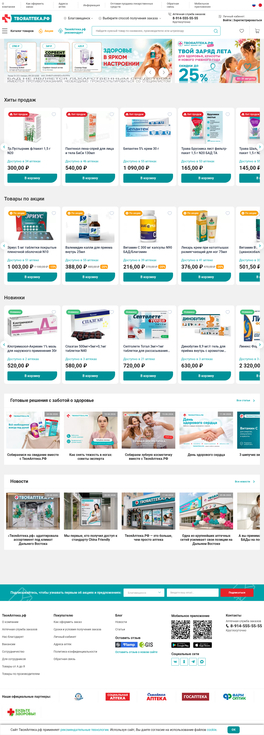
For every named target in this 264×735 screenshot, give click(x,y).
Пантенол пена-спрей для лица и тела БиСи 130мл (89, 151)
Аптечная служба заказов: (189, 14)
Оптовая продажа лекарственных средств (131, 5)
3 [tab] (80, 78)
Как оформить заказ (35, 5)
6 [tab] (90, 78)
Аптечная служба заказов (19, 629)
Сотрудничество (13, 651)
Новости (121, 622)
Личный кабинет (65, 636)
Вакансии (8, 644)
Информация (91, 5)
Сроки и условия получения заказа (77, 629)
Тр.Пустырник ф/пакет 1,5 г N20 (29, 151)
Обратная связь (173, 5)
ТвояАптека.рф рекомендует (75, 31)
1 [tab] (73, 78)
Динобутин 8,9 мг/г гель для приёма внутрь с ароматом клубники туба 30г (203, 348)
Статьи (120, 629)
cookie (211, 730)
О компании (8, 5)
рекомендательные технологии (84, 730)
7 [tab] (93, 78)
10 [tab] (103, 78)
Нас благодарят (13, 636)
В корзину (32, 178)
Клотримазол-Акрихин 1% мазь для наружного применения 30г (32, 348)
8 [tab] (96, 78)
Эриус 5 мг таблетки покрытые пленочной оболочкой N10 (32, 250)
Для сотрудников (14, 659)
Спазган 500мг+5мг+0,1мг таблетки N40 (85, 348)
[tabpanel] (88, 61)
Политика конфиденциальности (75, 651)
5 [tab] (86, 78)
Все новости (243, 481)
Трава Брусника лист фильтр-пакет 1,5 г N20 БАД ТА (204, 151)
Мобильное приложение (202, 5)
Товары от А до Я (13, 666)
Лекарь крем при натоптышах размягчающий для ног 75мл (205, 250)
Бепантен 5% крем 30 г (141, 149)
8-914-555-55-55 (185, 18)
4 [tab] (83, 78)
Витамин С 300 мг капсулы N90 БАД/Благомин (147, 250)
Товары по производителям (21, 673)
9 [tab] (99, 78)
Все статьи (244, 400)
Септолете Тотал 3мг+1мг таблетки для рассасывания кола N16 (145, 348)
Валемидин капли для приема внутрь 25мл (88, 250)
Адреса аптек (63, 5)
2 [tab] (76, 78)
